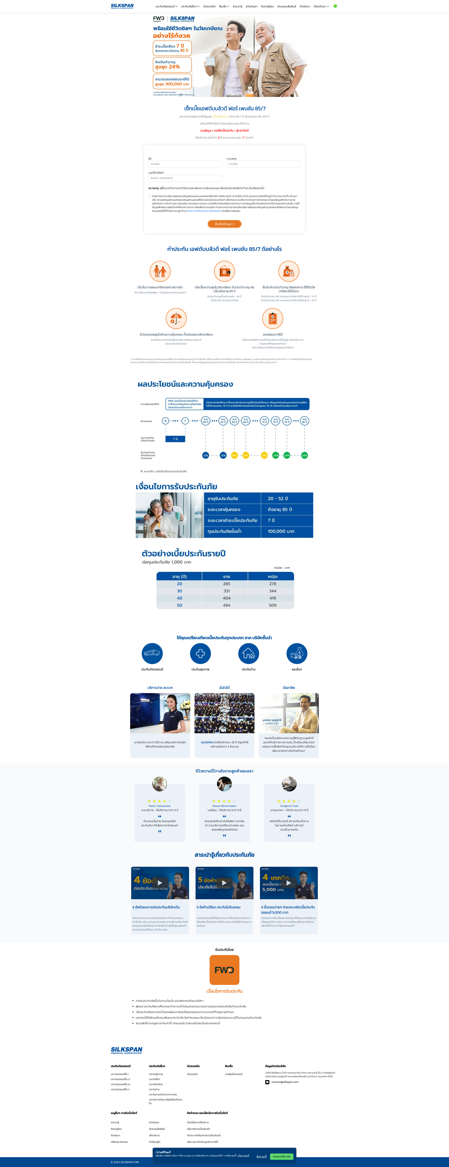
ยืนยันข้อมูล (223, 224)
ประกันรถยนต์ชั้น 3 (120, 1089)
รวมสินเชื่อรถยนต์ (233, 1074)
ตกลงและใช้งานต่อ (281, 1156)
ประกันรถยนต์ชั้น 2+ (120, 1079)
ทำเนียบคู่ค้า (154, 1142)
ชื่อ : (150, 158)
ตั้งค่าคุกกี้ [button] (261, 1156)
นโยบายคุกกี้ (243, 1155)
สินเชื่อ (222, 6)
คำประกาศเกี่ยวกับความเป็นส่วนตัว (204, 211)
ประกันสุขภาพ (156, 1074)
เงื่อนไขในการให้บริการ (198, 1122)
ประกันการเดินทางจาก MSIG (163, 1094)
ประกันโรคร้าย (156, 1084)
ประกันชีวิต (154, 1079)
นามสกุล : (232, 158)
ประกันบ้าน (154, 1089)
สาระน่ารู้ (237, 6)
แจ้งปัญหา (251, 6)
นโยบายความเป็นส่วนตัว (198, 1129)
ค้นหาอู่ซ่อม (267, 6)
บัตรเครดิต (209, 6)
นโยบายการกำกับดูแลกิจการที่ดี (202, 1142)
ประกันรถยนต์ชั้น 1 (120, 1074)
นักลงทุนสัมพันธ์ (286, 6)
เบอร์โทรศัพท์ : (156, 173)
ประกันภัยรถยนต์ (165, 6)
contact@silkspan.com (285, 1082)
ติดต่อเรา (305, 6)
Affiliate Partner (119, 1142)
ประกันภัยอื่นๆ (189, 6)
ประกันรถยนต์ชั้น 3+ (120, 1084)
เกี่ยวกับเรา (320, 6)
